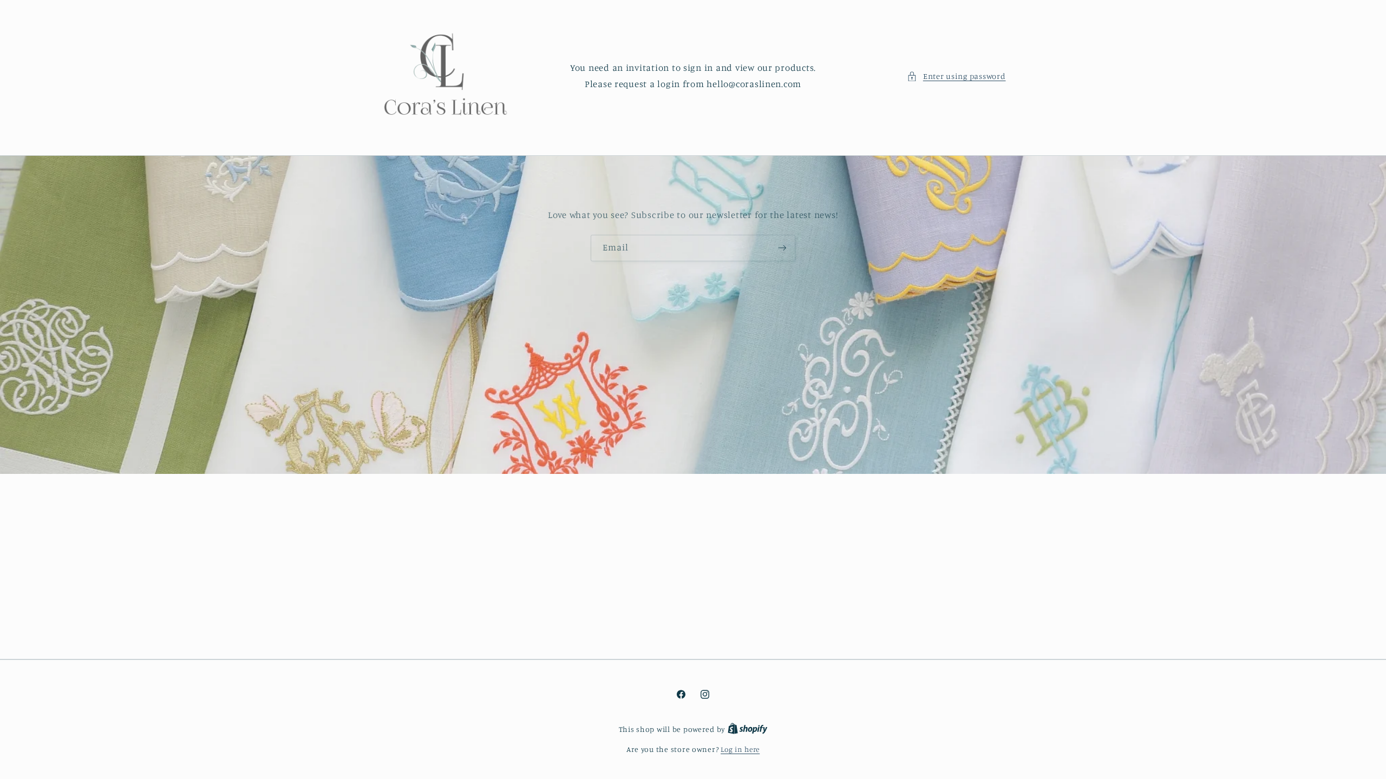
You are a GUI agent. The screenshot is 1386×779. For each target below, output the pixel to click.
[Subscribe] (782, 247)
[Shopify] (748, 729)
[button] (956, 76)
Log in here (740, 749)
